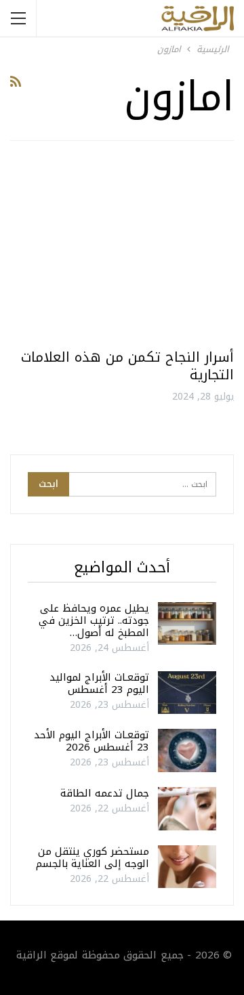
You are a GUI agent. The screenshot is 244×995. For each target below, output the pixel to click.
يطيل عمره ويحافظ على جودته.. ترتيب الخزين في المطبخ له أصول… (94, 620)
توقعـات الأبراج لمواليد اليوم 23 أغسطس (99, 683)
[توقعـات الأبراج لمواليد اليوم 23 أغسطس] (187, 693)
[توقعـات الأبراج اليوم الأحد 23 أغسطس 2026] (187, 750)
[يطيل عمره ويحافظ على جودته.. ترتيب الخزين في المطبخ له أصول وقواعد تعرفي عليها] (187, 623)
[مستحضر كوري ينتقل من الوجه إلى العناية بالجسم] (187, 867)
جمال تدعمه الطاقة (104, 793)
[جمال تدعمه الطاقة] (187, 808)
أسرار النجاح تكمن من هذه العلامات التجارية (127, 365)
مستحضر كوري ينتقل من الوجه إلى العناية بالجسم (92, 857)
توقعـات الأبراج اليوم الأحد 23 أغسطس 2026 (91, 741)
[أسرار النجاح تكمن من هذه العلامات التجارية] (122, 250)
